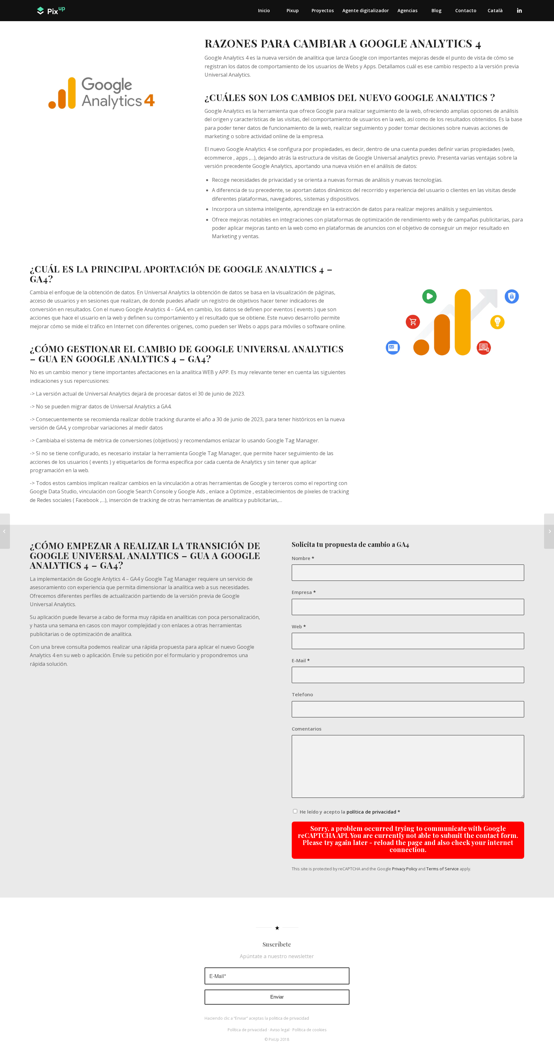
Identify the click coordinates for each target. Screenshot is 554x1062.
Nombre (303, 558)
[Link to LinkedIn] (519, 10)
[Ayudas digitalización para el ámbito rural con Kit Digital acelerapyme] (549, 531)
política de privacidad (371, 811)
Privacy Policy (404, 869)
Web (299, 626)
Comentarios (307, 728)
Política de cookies (309, 1030)
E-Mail (301, 660)
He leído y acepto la (350, 811)
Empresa (304, 592)
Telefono (302, 694)
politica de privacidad (289, 1018)
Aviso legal (280, 1030)
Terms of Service (442, 869)
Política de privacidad (247, 1030)
